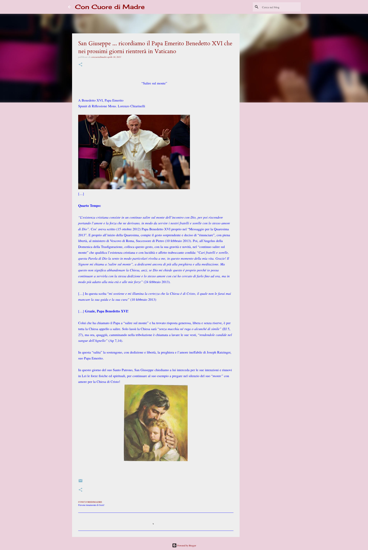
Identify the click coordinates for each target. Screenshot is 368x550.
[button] (80, 64)
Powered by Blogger (186, 545)
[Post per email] (80, 482)
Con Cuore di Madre (110, 7)
